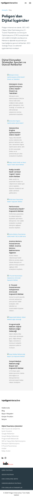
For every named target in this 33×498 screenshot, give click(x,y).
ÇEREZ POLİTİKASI (7, 470)
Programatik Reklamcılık (10, 439)
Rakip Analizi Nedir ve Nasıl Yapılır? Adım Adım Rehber (15, 173)
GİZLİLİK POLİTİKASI (8, 474)
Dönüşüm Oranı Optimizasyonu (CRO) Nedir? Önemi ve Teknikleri (16, 88)
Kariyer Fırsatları (7, 417)
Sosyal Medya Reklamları (10, 436)
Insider (4, 448)
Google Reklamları (8, 434)
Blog (3, 411)
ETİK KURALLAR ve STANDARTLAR (12, 487)
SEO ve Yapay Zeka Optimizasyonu (13, 441)
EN (25, 3)
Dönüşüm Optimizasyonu (11, 443)
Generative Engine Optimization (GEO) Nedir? (14, 131)
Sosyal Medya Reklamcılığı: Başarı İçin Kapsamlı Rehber (16, 364)
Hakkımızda (6, 408)
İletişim (4, 419)
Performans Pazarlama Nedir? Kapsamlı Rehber (16, 208)
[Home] (9, 3)
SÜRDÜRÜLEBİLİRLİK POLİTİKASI (11, 483)
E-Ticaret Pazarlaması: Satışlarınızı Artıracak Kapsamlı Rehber (16, 289)
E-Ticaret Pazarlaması (9, 446)
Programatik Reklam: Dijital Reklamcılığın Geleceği (15, 327)
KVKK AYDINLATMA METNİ (10, 479)
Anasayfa (5, 10)
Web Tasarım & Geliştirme (11, 429)
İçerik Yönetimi (7, 431)
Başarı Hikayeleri (7, 414)
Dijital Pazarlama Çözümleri (12, 426)
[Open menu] (30, 3)
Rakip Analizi (6, 451)
